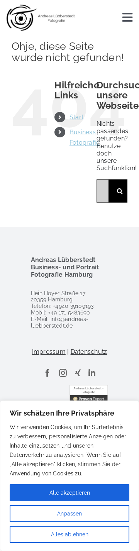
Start (76, 117)
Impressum (49, 351)
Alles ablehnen (69, 534)
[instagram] (63, 373)
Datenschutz (89, 351)
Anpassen (69, 513)
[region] (69, 476)
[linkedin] (91, 373)
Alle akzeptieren (69, 493)
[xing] (78, 373)
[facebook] (47, 373)
